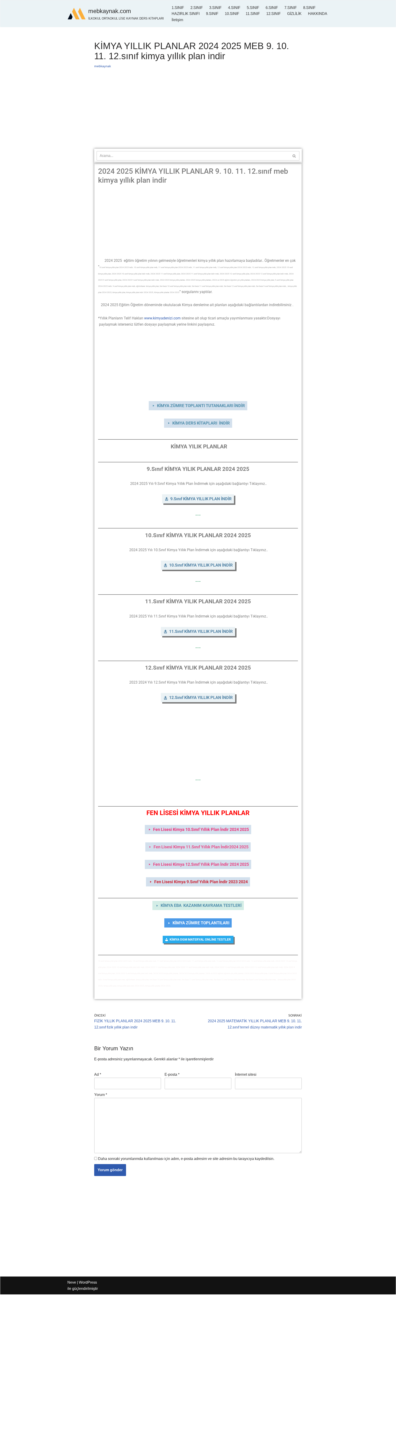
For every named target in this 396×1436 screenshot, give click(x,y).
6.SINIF (272, 8)
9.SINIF (212, 14)
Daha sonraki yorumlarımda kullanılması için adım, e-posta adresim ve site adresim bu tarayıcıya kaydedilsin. (186, 1159)
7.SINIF (290, 8)
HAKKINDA (317, 14)
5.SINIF (253, 8)
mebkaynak (102, 66)
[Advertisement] (198, 115)
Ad (97, 1074)
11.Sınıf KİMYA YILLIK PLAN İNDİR (201, 631)
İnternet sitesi (245, 1074)
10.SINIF (232, 14)
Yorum (100, 1095)
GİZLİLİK (294, 14)
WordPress (88, 1282)
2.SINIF (196, 8)
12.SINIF (273, 14)
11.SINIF (253, 14)
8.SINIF (309, 8)
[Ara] (294, 156)
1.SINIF (178, 8)
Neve (71, 1282)
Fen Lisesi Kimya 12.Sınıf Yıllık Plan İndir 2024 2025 (201, 864)
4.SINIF (234, 8)
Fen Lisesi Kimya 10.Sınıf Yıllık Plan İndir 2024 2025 (201, 829)
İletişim (177, 20)
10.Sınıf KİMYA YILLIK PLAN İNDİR (201, 565)
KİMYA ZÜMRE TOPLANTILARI (201, 922)
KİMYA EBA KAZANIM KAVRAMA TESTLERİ (201, 905)
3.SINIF (215, 8)
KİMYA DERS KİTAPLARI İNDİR (201, 423)
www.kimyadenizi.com (162, 318)
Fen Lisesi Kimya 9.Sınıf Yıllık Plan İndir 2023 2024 (201, 881)
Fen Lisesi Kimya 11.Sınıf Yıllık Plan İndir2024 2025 (201, 846)
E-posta (172, 1074)
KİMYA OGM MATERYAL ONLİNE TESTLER (200, 939)
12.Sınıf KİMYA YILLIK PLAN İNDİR (201, 697)
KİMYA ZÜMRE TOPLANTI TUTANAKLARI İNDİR (201, 405)
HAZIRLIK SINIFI (186, 14)
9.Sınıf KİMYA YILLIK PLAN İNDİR (201, 498)
